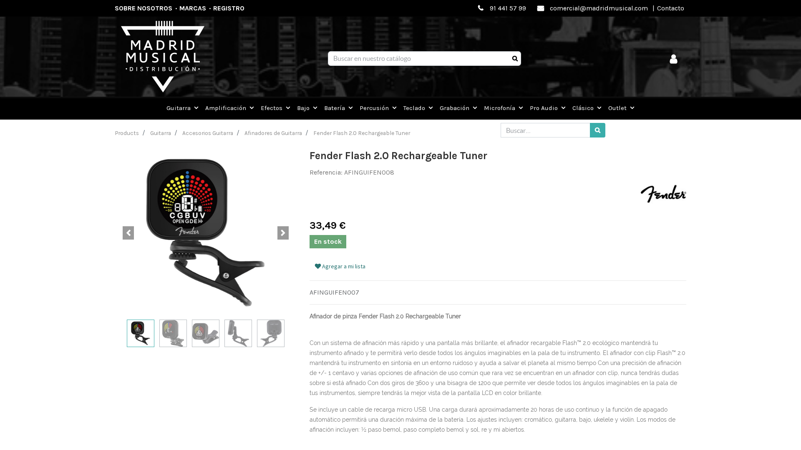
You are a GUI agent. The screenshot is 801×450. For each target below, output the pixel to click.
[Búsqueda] (515, 58)
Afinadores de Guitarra (273, 133)
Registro (228, 8)
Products (127, 133)
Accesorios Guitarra (207, 133)
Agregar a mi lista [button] (343, 266)
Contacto (670, 8)
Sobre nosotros (143, 8)
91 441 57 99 (508, 8)
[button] (128, 233)
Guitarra (160, 133)
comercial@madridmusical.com (599, 8)
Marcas (192, 8)
